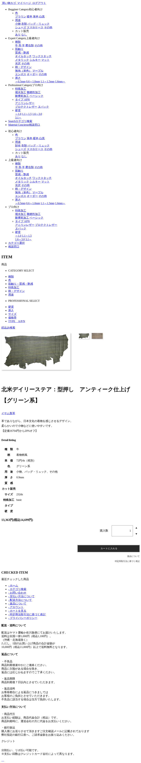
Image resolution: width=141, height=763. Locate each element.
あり (18, 34)
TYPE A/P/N (16, 321)
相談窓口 (24, 124)
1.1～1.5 (27, 113)
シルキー (35, 59)
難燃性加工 (34, 92)
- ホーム (13, 585)
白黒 (42, 16)
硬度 (11, 306)
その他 (48, 27)
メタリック (22, 59)
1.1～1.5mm (47, 81)
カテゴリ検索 (20, 121)
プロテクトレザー (26, 106)
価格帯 (12, 317)
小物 (18, 23)
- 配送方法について (20, 599)
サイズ (12, 314)
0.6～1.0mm (33, 81)
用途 (11, 294)
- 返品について (17, 603)
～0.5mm (20, 81)
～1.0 (18, 113)
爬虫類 (29, 45)
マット (45, 59)
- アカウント (16, 607)
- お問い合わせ (17, 592)
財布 (18, 145)
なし (24, 34)
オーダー (32, 74)
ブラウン (20, 16)
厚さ (11, 310)
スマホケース (35, 27)
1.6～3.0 (37, 113)
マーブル (37, 70)
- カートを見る (17, 610)
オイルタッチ (23, 56)
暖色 (29, 16)
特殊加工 (13, 287)
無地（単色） (23, 70)
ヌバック (43, 106)
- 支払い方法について (21, 596)
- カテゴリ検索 (17, 589)
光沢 (18, 63)
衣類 (24, 23)
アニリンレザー (24, 103)
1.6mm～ (60, 81)
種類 (11, 276)
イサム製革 (8, 413)
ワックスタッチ (42, 56)
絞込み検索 (8, 327)
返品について (133, 556)
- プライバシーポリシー (22, 618)
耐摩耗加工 (22, 95)
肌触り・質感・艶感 (20, 283)
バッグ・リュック (39, 23)
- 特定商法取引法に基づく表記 (27, 614)
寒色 (36, 16)
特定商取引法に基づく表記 (127, 561)
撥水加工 (20, 92)
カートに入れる (108, 548)
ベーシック (36, 95)
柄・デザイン (16, 291)
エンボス (20, 74)
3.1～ (18, 117)
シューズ (20, 27)
